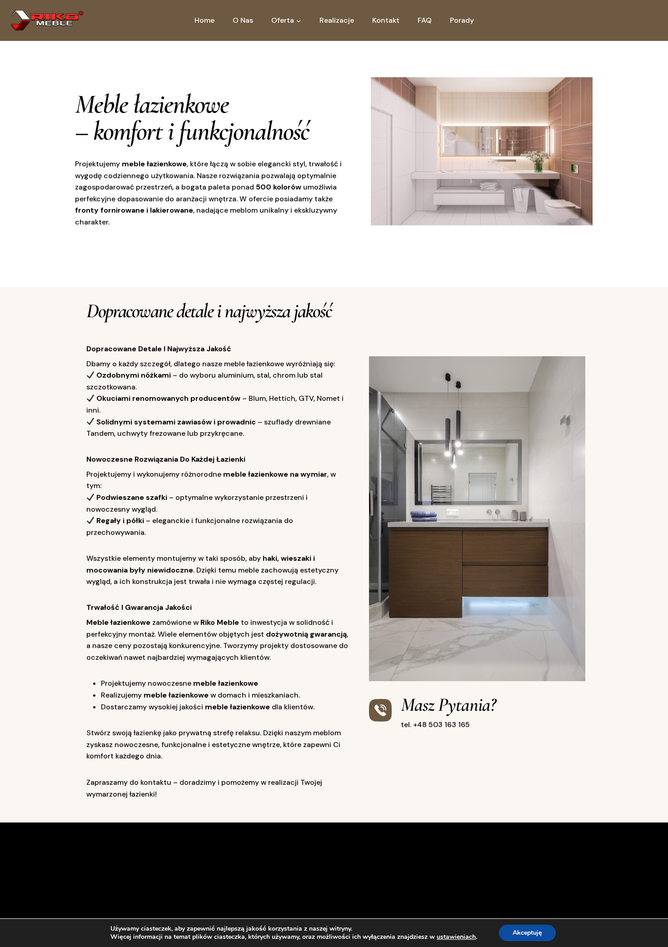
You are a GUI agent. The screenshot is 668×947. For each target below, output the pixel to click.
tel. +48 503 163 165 (435, 724)
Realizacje (336, 20)
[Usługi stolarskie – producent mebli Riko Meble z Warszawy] (47, 20)
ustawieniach (456, 937)
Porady (462, 20)
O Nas (243, 20)
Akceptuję (527, 932)
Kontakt (385, 20)
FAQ (425, 20)
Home (204, 20)
